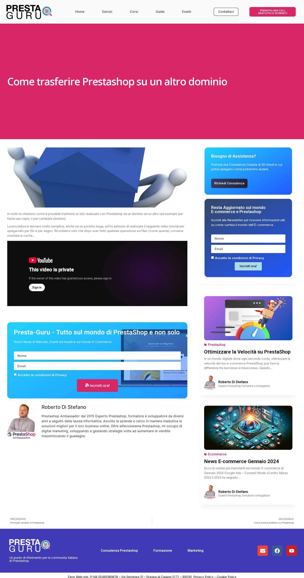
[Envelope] (262, 550)
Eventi (186, 12)
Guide (160, 12)
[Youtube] (291, 550)
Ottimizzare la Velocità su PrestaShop (247, 352)
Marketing (195, 551)
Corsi (134, 12)
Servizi (107, 12)
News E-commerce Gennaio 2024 (241, 461)
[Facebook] (277, 550)
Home (79, 12)
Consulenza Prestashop (119, 551)
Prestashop (217, 345)
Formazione (162, 551)
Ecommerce (217, 454)
